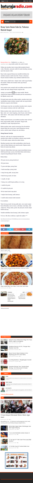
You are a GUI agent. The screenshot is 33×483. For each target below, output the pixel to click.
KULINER (7, 225)
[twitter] (26, 1)
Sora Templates (14, 481)
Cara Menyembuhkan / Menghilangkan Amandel (20, 359)
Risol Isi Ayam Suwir (5, 250)
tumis (13, 92)
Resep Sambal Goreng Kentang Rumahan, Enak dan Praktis (15, 268)
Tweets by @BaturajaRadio (7, 394)
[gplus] (28, 1)
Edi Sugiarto (8, 388)
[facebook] (24, 1)
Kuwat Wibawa (9, 382)
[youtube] (30, 1)
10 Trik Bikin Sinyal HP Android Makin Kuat (19, 446)
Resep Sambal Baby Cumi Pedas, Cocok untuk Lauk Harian (14, 286)
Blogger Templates (23, 481)
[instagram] (31, 1)
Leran (7, 376)
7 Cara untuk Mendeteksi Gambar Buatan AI (19, 433)
